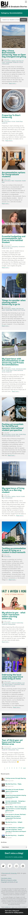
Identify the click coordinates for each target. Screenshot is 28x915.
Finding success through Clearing (16, 778)
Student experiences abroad (8, 436)
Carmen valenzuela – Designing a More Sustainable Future (15, 802)
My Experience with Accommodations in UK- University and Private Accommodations (13, 361)
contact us (7, 907)
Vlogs (17, 749)
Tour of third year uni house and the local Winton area (12, 742)
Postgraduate (9, 62)
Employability (15, 246)
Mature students (9, 684)
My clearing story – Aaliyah (14, 822)
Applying (14, 60)
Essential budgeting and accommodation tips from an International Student (13, 239)
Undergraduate (5, 63)
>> (21, 768)
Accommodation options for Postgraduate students (13, 174)
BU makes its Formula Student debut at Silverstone (15, 790)
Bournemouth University (4, 4)
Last (24, 768)
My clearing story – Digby (13, 784)
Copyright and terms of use (9, 882)
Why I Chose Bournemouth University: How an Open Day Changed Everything (14, 53)
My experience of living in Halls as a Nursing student (13, 490)
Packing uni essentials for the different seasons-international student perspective (12, 427)
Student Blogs (19, 121)
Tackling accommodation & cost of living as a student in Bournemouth (14, 550)
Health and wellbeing (16, 683)
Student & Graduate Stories (14, 6)
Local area (14, 748)
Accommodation (7, 60)
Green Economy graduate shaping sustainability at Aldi (16, 796)
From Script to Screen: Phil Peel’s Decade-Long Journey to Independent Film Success (16, 816)
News (13, 180)
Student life (16, 62)
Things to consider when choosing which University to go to (14, 302)
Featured (18, 496)
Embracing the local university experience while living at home (12, 676)
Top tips (21, 62)
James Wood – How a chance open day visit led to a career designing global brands (16, 808)
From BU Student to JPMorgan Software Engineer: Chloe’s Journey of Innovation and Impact (16, 829)
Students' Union (17, 310)
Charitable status (6, 878)
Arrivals (13, 121)
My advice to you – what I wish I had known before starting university (13, 615)
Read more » (12, 83)
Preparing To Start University (11, 116)
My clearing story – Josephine (15, 835)
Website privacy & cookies (9, 880)
